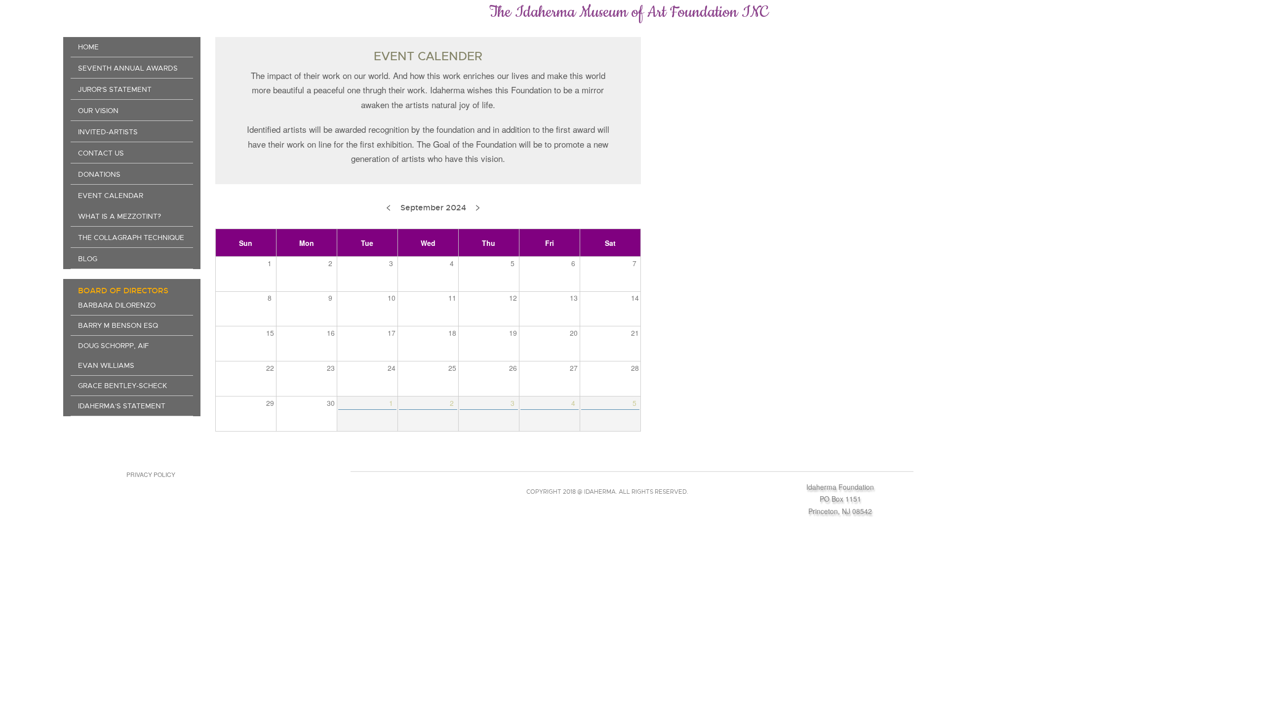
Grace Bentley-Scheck (122, 385)
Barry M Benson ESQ (118, 325)
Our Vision (98, 110)
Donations (99, 174)
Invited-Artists (108, 131)
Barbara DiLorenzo (117, 305)
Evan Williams (106, 365)
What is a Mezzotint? (119, 216)
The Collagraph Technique (131, 237)
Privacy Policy (150, 474)
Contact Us (101, 153)
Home (88, 46)
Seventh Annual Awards (128, 68)
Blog (87, 258)
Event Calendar (110, 195)
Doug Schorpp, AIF (113, 345)
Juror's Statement (115, 89)
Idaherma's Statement (121, 405)
